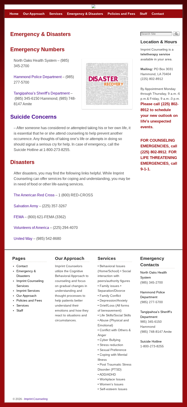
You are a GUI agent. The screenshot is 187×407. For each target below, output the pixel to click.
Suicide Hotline (151, 341)
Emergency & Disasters (85, 13)
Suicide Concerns (33, 117)
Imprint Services (28, 290)
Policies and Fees (121, 13)
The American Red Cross (34, 195)
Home (14, 13)
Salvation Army (26, 206)
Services (55, 13)
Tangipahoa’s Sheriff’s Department (42, 93)
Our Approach (34, 13)
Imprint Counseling (36, 399)
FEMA (19, 217)
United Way (23, 239)
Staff (143, 13)
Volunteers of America (32, 228)
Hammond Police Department (38, 77)
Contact (158, 13)
